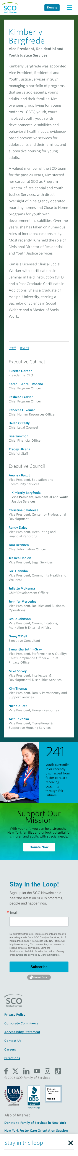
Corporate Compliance (21, 1023)
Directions (12, 1058)
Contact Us (12, 1040)
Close (70, 1141)
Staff (12, 348)
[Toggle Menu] (69, 7)
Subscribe (39, 967)
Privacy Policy (14, 1014)
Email (14, 912)
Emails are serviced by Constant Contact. (38, 954)
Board (24, 348)
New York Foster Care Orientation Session (36, 1130)
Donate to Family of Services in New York (35, 1122)
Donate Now (39, 847)
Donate (52, 7)
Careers (10, 1049)
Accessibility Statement (22, 1032)
